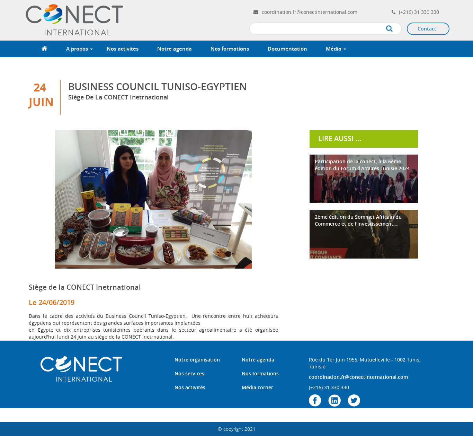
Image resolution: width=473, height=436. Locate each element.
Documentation (287, 48)
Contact (427, 28)
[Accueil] (75, 19)
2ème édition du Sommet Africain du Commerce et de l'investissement (358, 220)
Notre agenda (174, 48)
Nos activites (123, 48)
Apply (396, 29)
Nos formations (230, 48)
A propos (77, 48)
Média (334, 48)
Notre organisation (197, 359)
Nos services (189, 373)
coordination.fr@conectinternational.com (309, 12)
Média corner (257, 387)
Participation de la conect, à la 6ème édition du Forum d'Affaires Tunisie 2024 (362, 165)
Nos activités (190, 387)
